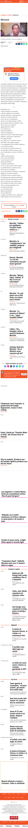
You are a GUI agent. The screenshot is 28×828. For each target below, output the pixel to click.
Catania (13, 793)
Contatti (10, 821)
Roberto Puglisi (10, 42)
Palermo (9, 793)
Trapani (22, 797)
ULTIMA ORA (4, 793)
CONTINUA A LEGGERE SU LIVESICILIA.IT (14, 216)
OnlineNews (4, 411)
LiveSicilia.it (4, 15)
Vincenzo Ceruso (17, 637)
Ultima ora (22, 826)
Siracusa (17, 797)
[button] (2, 787)
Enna (5, 797)
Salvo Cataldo (14, 231)
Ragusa (13, 797)
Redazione (13, 265)
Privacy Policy (5, 821)
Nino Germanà (16, 670)
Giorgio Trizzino (16, 653)
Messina (9, 797)
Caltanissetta (23, 793)
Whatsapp (6, 826)
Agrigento (18, 793)
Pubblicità (15, 821)
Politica (10, 15)
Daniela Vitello (16, 614)
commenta (18, 205)
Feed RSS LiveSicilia (22, 821)
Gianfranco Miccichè (10, 201)
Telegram (14, 826)
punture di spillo (18, 201)
